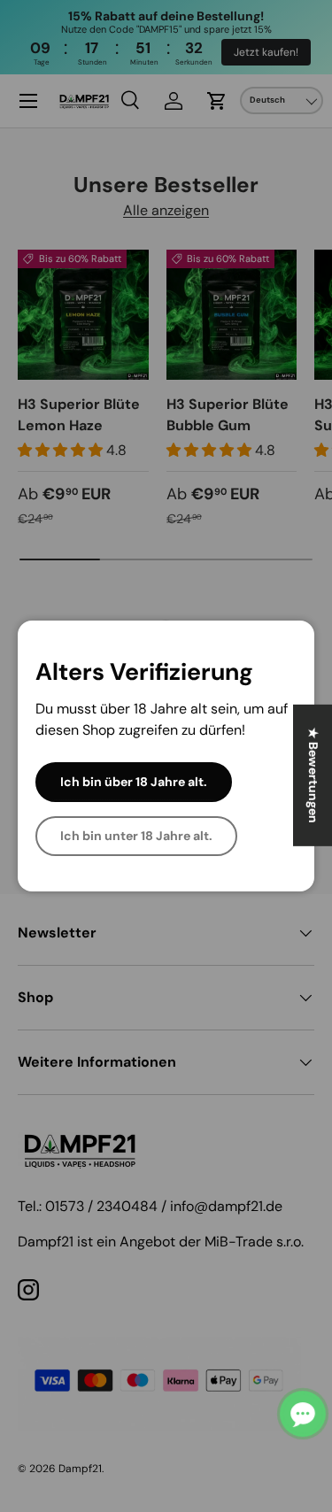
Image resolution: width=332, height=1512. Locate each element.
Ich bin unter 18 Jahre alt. (136, 836)
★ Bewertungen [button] (313, 775)
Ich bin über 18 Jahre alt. (133, 782)
